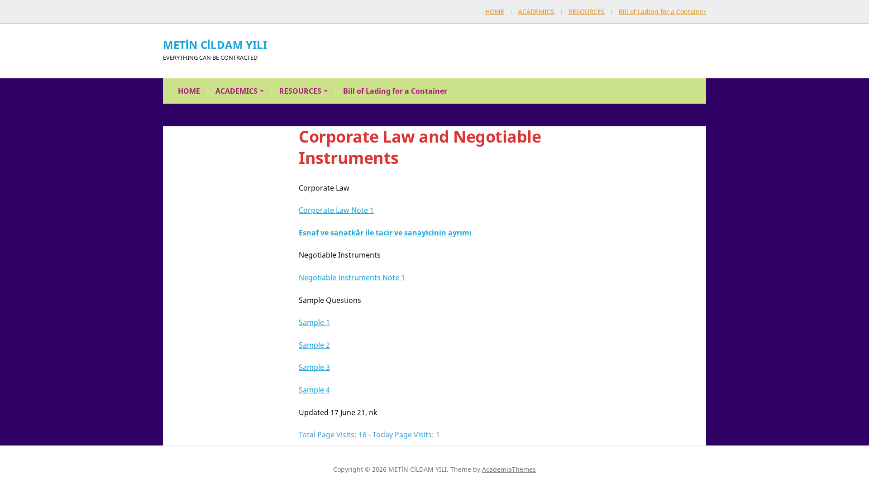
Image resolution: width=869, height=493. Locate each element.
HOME (494, 11)
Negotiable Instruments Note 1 (352, 277)
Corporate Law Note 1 (336, 210)
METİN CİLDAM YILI (215, 44)
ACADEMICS (536, 11)
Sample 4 (314, 390)
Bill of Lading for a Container (662, 11)
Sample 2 (314, 345)
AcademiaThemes (509, 469)
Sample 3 (314, 367)
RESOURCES (586, 11)
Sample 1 (314, 322)
